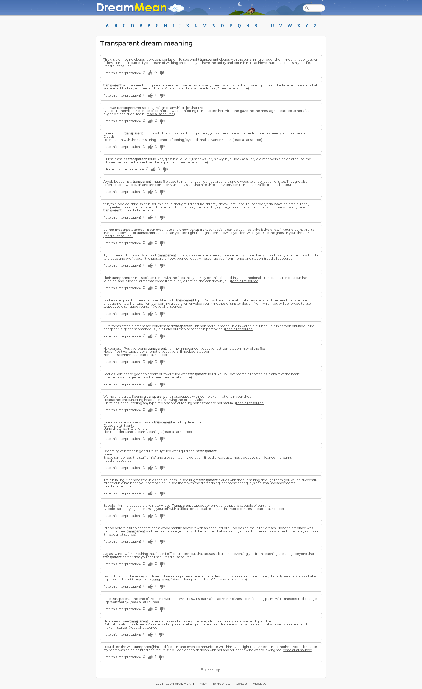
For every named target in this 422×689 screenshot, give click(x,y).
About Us (259, 683)
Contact (241, 683)
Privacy (201, 683)
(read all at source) (118, 66)
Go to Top (212, 670)
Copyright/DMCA (178, 683)
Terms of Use (221, 683)
